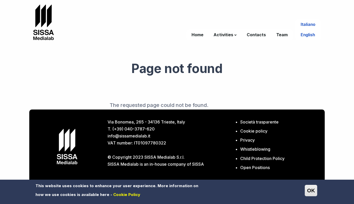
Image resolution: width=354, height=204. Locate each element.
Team (282, 34)
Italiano (308, 24)
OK (311, 190)
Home (197, 34)
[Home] (43, 22)
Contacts (256, 34)
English (308, 34)
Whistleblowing (255, 149)
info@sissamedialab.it (129, 136)
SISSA (198, 164)
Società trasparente (259, 122)
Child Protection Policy (262, 158)
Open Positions (255, 167)
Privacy (247, 140)
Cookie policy (253, 131)
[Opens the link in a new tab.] (67, 146)
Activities (223, 34)
